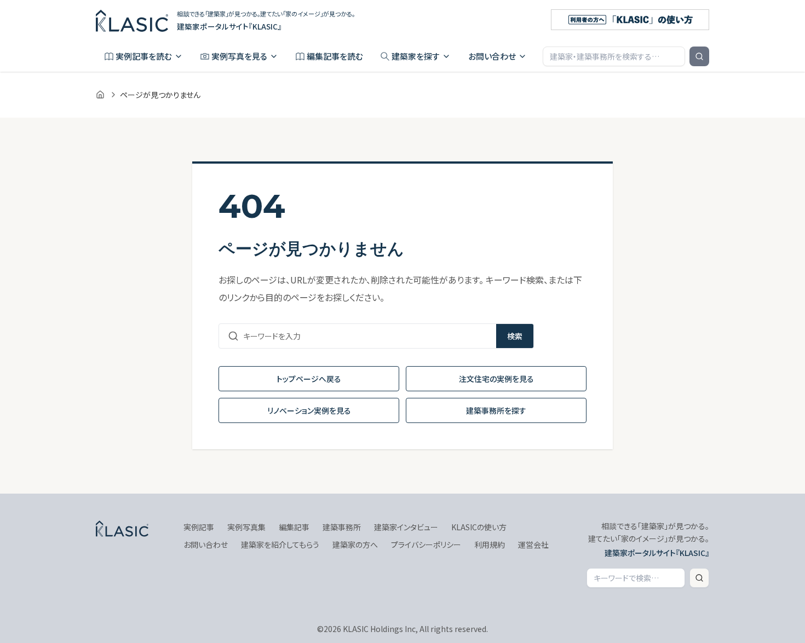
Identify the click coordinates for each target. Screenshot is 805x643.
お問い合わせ (492, 56)
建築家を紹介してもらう (280, 544)
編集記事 (294, 527)
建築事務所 (342, 527)
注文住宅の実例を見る (496, 378)
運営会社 (533, 544)
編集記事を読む (335, 56)
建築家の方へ (355, 544)
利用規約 (489, 544)
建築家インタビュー (406, 527)
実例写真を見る (239, 56)
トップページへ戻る (309, 378)
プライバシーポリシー (426, 544)
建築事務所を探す (496, 410)
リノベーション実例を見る (309, 410)
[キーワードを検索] (699, 56)
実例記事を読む (144, 56)
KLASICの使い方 (479, 527)
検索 (514, 336)
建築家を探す (416, 56)
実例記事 (198, 527)
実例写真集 (246, 527)
